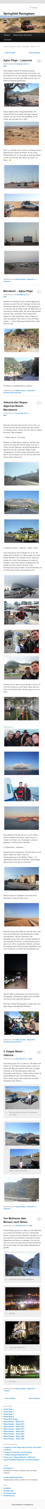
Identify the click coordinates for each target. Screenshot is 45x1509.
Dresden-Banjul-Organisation (13, 1477)
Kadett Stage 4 (8, 1416)
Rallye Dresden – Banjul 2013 (13, 1424)
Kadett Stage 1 (8, 1409)
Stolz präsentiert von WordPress (22, 1505)
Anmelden (7, 1488)
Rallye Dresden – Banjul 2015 (25, 279)
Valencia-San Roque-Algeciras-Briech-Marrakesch (15, 405)
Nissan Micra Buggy (10, 1419)
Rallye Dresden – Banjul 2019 (13, 1431)
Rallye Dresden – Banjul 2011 (13, 1421)
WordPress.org (8, 1495)
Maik (5, 66)
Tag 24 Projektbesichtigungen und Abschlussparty (21, 1460)
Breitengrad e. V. (8, 1468)
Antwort (6, 1391)
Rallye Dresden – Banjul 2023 (13, 1436)
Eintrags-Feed (8, 1491)
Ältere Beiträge (9, 53)
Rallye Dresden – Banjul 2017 (13, 1429)
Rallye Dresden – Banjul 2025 (13, 1439)
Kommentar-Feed (9, 1493)
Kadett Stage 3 (8, 1414)
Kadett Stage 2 (8, 1411)
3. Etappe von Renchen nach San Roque (17, 1452)
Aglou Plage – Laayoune (17, 60)
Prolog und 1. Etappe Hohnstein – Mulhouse (19, 1457)
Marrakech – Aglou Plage (18, 291)
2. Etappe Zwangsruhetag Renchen (15, 1455)
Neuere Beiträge (35, 53)
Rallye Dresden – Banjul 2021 (13, 1434)
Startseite (7, 35)
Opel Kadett (7, 40)
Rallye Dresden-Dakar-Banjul (22, 35)
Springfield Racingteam (18, 13)
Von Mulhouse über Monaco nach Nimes (15, 1220)
